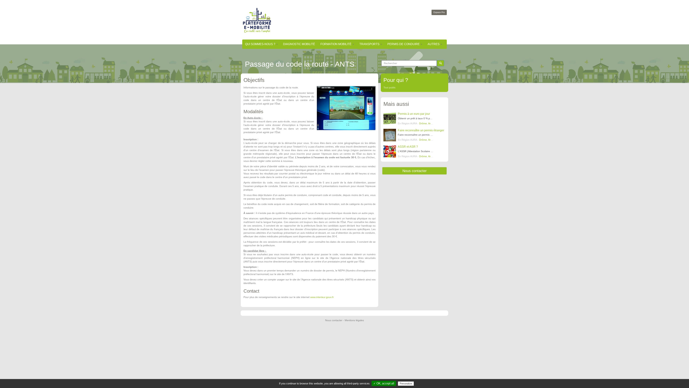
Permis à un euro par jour (414, 113)
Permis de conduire (403, 44)
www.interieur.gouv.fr (322, 297)
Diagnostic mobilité (299, 44)
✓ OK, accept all (383, 383)
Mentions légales (354, 320)
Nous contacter (414, 171)
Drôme (423, 123)
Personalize (406, 383)
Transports (369, 44)
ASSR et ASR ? (408, 146)
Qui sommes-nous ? (260, 44)
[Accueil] (257, 20)
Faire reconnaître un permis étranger (421, 130)
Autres (434, 44)
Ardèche (433, 123)
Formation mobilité (336, 44)
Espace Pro (439, 12)
